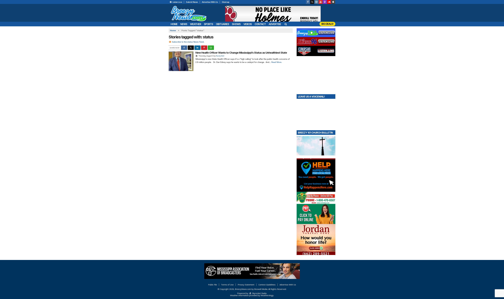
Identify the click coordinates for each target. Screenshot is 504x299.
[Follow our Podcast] (325, 2)
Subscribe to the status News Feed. (188, 42)
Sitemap (225, 2)
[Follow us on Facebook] (308, 2)
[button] (285, 24)
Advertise (275, 24)
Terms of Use (227, 284)
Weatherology (267, 295)
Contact (260, 24)
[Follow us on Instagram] (316, 2)
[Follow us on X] (312, 2)
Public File (212, 284)
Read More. (276, 62)
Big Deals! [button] (327, 23)
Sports (208, 24)
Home (174, 24)
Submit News (192, 2)
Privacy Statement (246, 284)
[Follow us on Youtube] (320, 2)
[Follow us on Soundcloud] (329, 2)
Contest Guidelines (266, 284)
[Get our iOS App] (333, 2)
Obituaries (222, 24)
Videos (247, 24)
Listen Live (177, 2)
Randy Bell (220, 56)
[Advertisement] (273, 14)
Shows (236, 24)
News (183, 24)
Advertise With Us (210, 2)
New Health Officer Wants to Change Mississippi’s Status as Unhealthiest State (241, 52)
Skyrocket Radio (259, 293)
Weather (195, 24)
